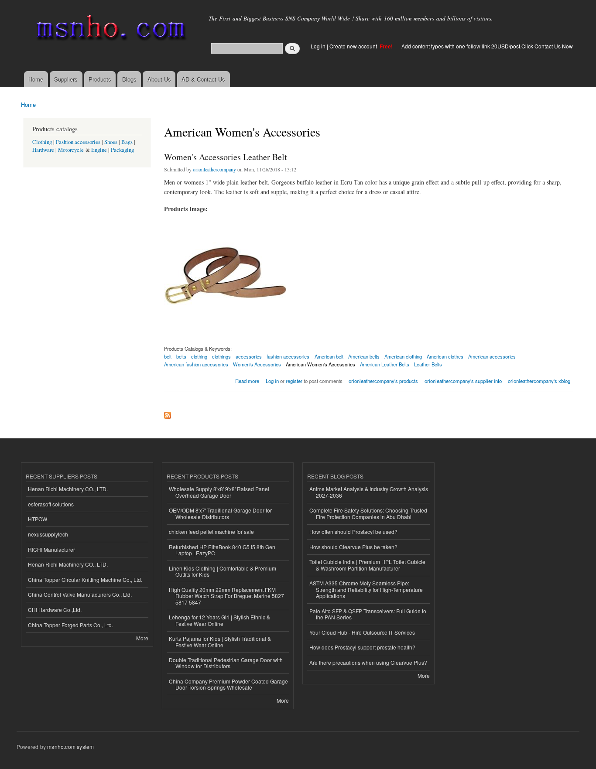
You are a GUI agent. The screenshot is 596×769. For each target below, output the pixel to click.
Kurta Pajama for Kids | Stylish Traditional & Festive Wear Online (220, 641)
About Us (159, 79)
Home (35, 79)
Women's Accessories (257, 364)
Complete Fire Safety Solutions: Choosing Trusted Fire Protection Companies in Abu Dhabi (368, 513)
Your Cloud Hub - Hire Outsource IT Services (362, 632)
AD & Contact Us (203, 79)
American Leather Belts (384, 364)
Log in (318, 46)
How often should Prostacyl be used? (353, 531)
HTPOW (37, 519)
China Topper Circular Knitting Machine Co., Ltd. (85, 579)
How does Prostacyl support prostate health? (362, 647)
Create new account (353, 46)
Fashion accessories (78, 142)
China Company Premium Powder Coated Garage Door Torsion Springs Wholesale (228, 684)
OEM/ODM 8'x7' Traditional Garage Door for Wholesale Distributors (220, 513)
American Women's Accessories (320, 364)
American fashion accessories (196, 364)
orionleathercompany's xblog (539, 380)
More (142, 638)
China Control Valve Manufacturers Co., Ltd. (80, 594)
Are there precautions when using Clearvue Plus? (368, 662)
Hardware (43, 150)
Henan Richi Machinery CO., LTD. (68, 488)
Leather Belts (428, 364)
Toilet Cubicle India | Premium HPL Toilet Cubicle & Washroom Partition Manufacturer (367, 564)
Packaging (122, 150)
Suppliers (66, 79)
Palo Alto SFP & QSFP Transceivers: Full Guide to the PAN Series (367, 614)
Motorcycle (71, 150)
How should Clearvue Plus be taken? (353, 546)
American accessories (492, 356)
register (294, 380)
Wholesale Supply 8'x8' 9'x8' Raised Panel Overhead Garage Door (219, 492)
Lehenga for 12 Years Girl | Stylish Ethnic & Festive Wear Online (219, 620)
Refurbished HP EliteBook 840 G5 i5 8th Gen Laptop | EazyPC (222, 550)
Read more (247, 380)
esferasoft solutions (51, 504)
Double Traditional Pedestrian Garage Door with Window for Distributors (226, 663)
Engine (99, 150)
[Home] (109, 29)
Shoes (110, 142)
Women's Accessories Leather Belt (225, 157)
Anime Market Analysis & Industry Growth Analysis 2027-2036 (368, 492)
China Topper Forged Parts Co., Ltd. (70, 625)
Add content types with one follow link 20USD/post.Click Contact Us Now (487, 46)
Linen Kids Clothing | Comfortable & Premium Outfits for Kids (222, 571)
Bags (127, 142)
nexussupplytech (48, 534)
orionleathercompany (214, 169)
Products (100, 79)
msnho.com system (70, 746)
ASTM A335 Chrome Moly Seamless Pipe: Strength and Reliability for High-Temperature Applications (366, 589)
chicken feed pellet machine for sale (211, 531)
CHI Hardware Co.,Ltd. (55, 609)
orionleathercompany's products (383, 380)
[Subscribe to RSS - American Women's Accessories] (167, 413)
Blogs (129, 79)
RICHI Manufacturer (51, 549)
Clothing (42, 142)
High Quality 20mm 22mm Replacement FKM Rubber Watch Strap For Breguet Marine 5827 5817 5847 (226, 596)
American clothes (445, 356)
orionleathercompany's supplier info (463, 380)
